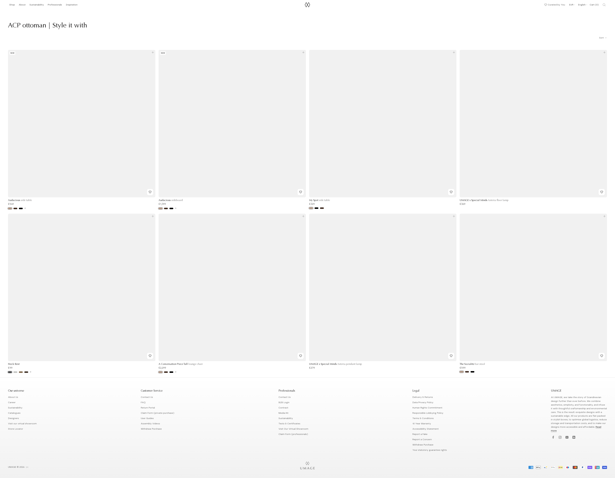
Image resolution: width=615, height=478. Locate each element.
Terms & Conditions (423, 418)
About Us (13, 397)
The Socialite (472, 364)
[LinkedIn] (573, 437)
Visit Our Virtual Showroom (293, 429)
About (22, 6)
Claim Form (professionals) (293, 434)
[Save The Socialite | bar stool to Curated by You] (601, 355)
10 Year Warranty (421, 424)
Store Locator (15, 429)
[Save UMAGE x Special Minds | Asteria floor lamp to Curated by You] (601, 192)
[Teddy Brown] (26, 372)
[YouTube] (566, 437)
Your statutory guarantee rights (429, 450)
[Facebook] (553, 437)
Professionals (55, 6)
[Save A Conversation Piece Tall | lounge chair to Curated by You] (300, 355)
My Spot (319, 200)
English (582, 5)
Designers (13, 418)
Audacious (20, 200)
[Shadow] (10, 372)
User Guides (147, 418)
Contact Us (147, 397)
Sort (601, 38)
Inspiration (72, 6)
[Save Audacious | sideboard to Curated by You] (300, 192)
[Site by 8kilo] (27, 467)
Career (12, 402)
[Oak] (10, 208)
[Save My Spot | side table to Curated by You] (451, 192)
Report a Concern (422, 439)
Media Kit (283, 413)
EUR (571, 5)
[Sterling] (15, 372)
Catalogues (14, 413)
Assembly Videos (150, 424)
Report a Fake (419, 434)
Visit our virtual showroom (22, 424)
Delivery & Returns (422, 397)
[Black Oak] (21, 208)
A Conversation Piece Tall (181, 364)
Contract (283, 408)
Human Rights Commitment (427, 408)
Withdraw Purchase (151, 429)
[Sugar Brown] (21, 372)
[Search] (604, 5)
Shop (12, 6)
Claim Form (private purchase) (157, 413)
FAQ (143, 402)
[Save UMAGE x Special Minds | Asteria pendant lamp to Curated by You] (451, 355)
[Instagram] (560, 437)
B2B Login (284, 402)
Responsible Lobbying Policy (427, 413)
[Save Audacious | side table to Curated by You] (150, 192)
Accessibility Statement (425, 429)
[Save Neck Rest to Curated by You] (150, 355)
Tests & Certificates (289, 424)
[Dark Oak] (15, 208)
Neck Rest (14, 364)
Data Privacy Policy (422, 402)
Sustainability (36, 6)
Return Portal (148, 408)
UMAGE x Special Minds (484, 200)
